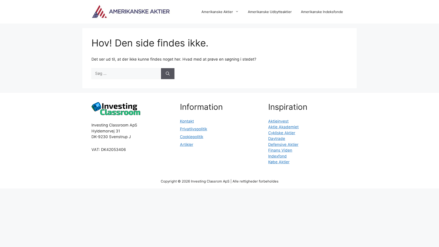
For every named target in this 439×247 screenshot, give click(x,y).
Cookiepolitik (191, 136)
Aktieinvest (278, 121)
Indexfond (277, 156)
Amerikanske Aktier (217, 12)
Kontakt (187, 121)
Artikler (186, 144)
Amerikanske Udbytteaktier (270, 12)
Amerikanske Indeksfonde (322, 12)
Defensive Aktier (283, 144)
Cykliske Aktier (281, 133)
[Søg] (167, 73)
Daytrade (276, 138)
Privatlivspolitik (193, 129)
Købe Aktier (278, 162)
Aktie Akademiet (283, 127)
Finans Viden (280, 150)
